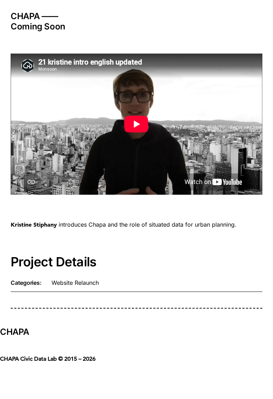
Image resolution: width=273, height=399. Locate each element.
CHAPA (14, 332)
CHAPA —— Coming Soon (38, 21)
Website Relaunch (75, 282)
